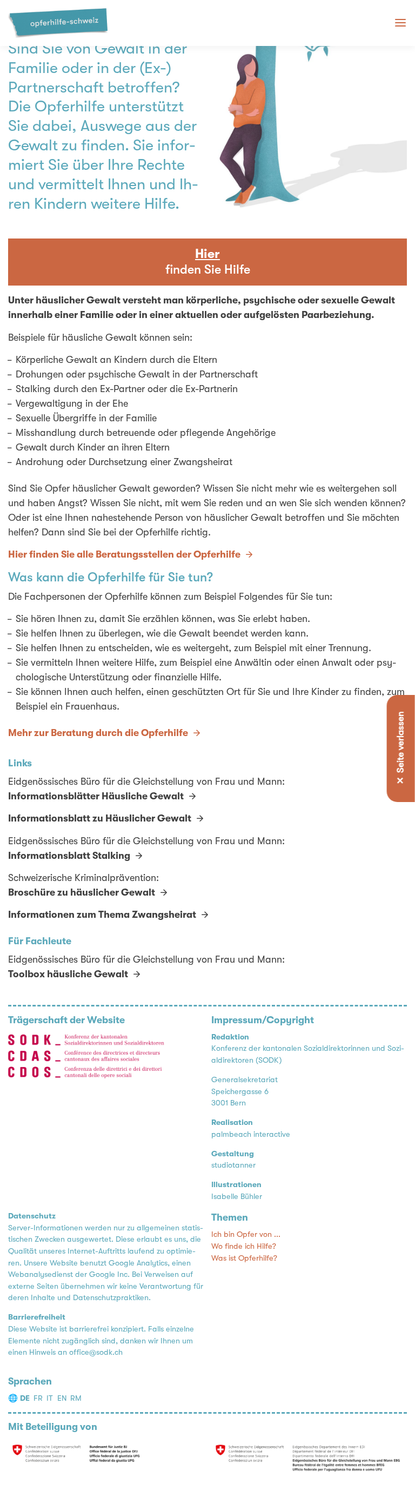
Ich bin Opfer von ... (245, 1234)
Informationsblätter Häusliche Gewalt (96, 796)
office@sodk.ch (96, 1352)
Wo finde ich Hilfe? (243, 1246)
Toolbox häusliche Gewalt (68, 974)
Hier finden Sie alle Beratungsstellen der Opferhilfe (124, 554)
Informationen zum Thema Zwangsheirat (102, 914)
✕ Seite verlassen (400, 748)
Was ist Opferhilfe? (244, 1258)
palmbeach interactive (250, 1134)
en (61, 1398)
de (25, 1398)
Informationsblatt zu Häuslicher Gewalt (99, 818)
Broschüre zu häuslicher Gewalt (81, 892)
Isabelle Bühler (236, 1196)
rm (76, 1398)
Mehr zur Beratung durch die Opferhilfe (98, 732)
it (49, 1398)
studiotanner (233, 1165)
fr (38, 1398)
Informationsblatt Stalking (69, 855)
